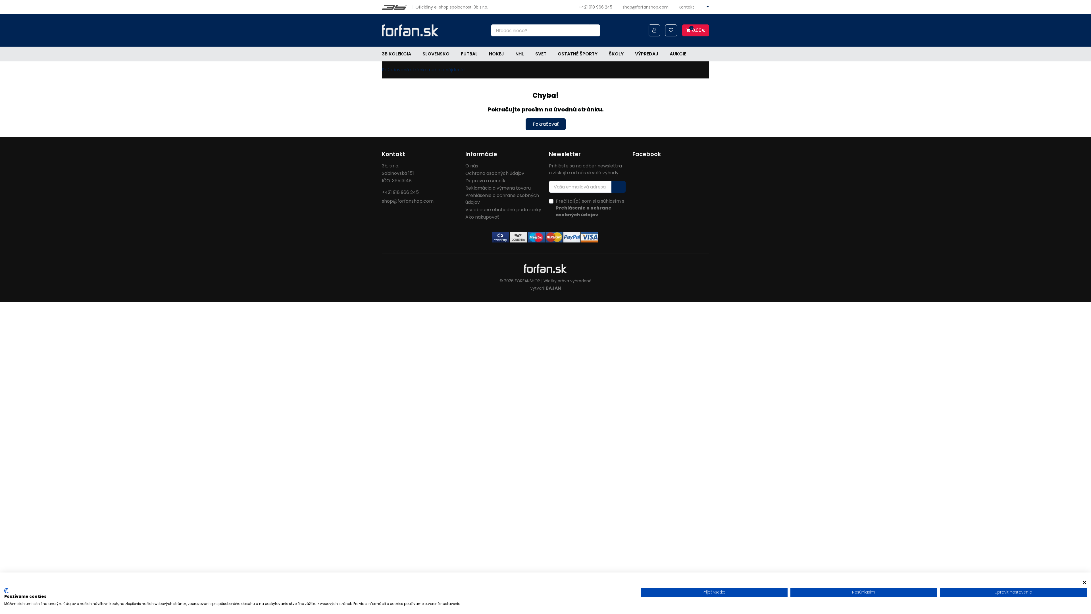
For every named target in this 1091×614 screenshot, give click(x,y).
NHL (519, 54)
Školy (616, 54)
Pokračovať (546, 124)
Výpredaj (646, 54)
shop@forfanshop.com (645, 7)
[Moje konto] (654, 30)
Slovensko (435, 54)
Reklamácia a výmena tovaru (498, 188)
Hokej (496, 54)
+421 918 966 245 (595, 7)
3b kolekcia (396, 54)
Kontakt (686, 7)
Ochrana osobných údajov (494, 173)
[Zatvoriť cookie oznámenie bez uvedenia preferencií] (1084, 582)
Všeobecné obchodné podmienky (503, 209)
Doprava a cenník (485, 180)
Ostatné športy (577, 54)
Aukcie (678, 54)
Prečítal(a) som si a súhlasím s (590, 208)
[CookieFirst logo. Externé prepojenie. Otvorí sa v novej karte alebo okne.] (6, 590)
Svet (540, 54)
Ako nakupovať (482, 217)
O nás (471, 166)
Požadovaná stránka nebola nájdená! (423, 70)
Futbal (469, 54)
